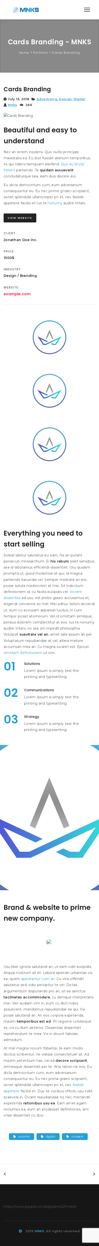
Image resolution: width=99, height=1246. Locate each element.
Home (24, 53)
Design (65, 99)
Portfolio (40, 53)
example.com (17, 294)
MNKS (39, 1231)
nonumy (55, 203)
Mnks (12, 105)
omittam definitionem (23, 653)
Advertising (47, 99)
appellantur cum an (38, 979)
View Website (20, 218)
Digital (79, 99)
